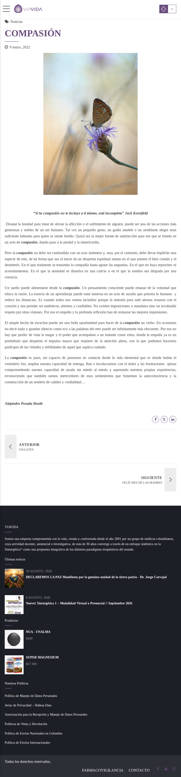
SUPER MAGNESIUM (42, 657)
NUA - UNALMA (38, 632)
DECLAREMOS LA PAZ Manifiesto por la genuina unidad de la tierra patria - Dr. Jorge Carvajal (96, 577)
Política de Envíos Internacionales (27, 742)
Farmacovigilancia (102, 770)
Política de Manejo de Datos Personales (31, 696)
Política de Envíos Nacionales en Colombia (33, 733)
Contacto (139, 770)
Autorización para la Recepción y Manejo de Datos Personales (46, 714)
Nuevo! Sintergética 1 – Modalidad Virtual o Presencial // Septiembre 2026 (79, 603)
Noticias (16, 22)
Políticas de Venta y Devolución (26, 724)
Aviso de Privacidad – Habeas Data (28, 705)
